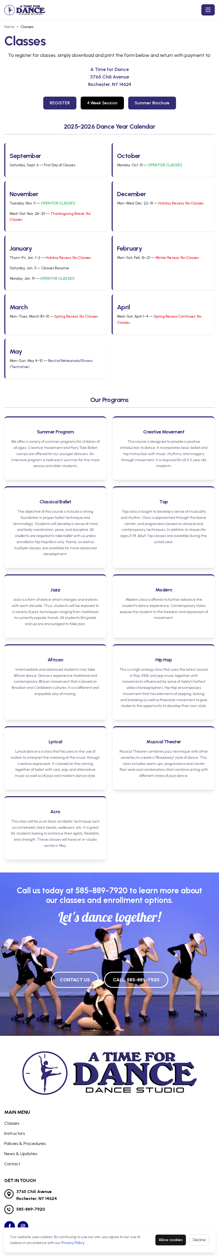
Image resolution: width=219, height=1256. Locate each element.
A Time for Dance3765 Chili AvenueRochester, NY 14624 (109, 76)
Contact (12, 1163)
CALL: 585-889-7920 (136, 980)
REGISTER (60, 102)
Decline (199, 1240)
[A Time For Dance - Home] (25, 10)
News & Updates (20, 1153)
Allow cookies (171, 1240)
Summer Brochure (152, 102)
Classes (11, 1123)
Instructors (14, 1133)
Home (9, 27)
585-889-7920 (101, 890)
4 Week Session (102, 102)
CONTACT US (75, 980)
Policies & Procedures (25, 1143)
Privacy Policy (72, 1243)
